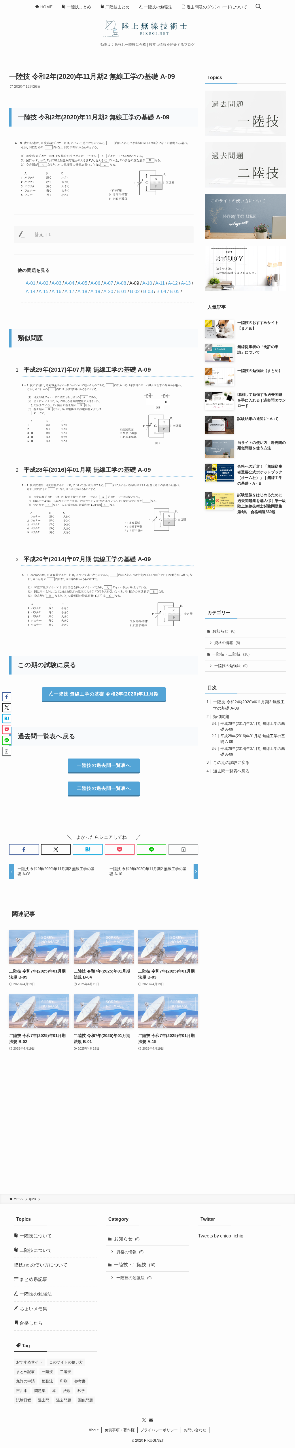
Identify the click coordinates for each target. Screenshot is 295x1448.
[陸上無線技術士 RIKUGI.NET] (147, 28)
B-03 (148, 291)
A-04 (69, 283)
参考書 (80, 1381)
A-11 (160, 283)
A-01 (30, 283)
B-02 (135, 291)
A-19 (95, 291)
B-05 (174, 291)
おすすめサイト (29, 1362)
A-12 (173, 283)
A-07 (108, 283)
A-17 (69, 291)
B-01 (121, 291)
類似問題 (221, 716)
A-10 (147, 283)
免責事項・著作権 (120, 1430)
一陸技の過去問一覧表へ (104, 765)
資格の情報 (227, 643)
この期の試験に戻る (231, 762)
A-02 (43, 283)
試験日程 (23, 1400)
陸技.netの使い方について (40, 1264)
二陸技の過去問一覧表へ (104, 788)
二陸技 (65, 1371)
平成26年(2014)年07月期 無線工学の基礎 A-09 (87, 559)
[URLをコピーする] (183, 849)
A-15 (43, 291)
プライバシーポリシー (159, 1430)
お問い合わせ (195, 1430)
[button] (24, 849)
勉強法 (47, 1381)
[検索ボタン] (258, 7)
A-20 (108, 291)
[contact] (151, 1420)
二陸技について (35, 1250)
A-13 (186, 283)
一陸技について (35, 1235)
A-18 (82, 291)
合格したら (30, 1323)
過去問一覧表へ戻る (231, 771)
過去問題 (63, 1400)
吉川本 (21, 1390)
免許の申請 (25, 1381)
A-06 (95, 283)
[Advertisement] (103, 1126)
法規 (67, 1390)
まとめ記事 (25, 1371)
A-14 (30, 291)
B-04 (161, 291)
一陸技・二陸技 (230, 654)
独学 (81, 1390)
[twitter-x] (144, 1420)
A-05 (82, 283)
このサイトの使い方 (66, 1362)
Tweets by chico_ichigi (221, 1235)
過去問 (43, 1400)
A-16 (56, 291)
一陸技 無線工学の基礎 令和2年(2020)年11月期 (106, 693)
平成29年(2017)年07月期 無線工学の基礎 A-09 (87, 369)
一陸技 (47, 1371)
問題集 (40, 1390)
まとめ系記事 (32, 1279)
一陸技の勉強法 (230, 666)
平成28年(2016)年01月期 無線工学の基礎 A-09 (87, 469)
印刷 (63, 1381)
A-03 (56, 283)
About (94, 1430)
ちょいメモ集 (32, 1308)
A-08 (121, 283)
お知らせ (223, 631)
